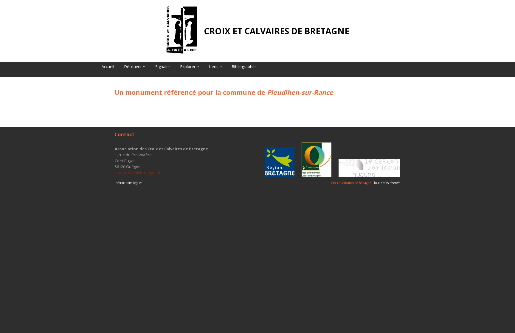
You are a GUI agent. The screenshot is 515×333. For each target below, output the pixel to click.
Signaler (162, 66)
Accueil (108, 66)
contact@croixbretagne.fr (138, 172)
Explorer (188, 66)
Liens (214, 66)
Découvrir (133, 66)
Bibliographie (244, 66)
